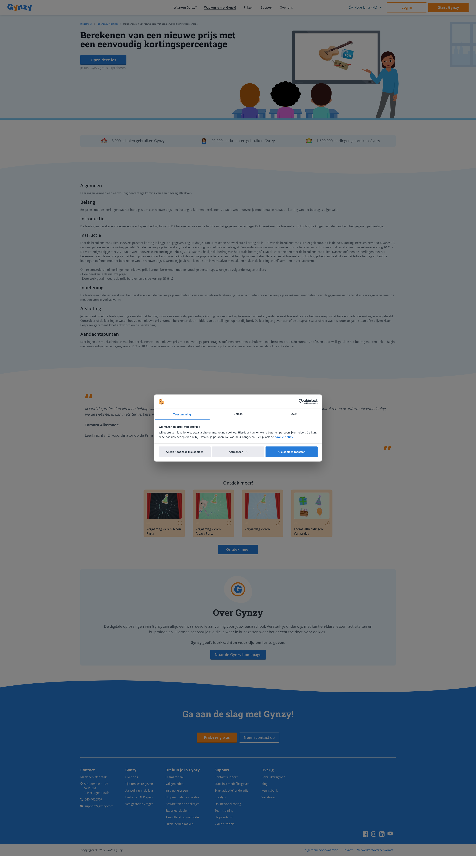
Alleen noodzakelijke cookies (184, 451)
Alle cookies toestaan (291, 451)
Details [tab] (238, 413)
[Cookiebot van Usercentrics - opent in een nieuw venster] (301, 401)
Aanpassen (236, 451)
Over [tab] (294, 413)
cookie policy (284, 437)
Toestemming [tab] (182, 414)
